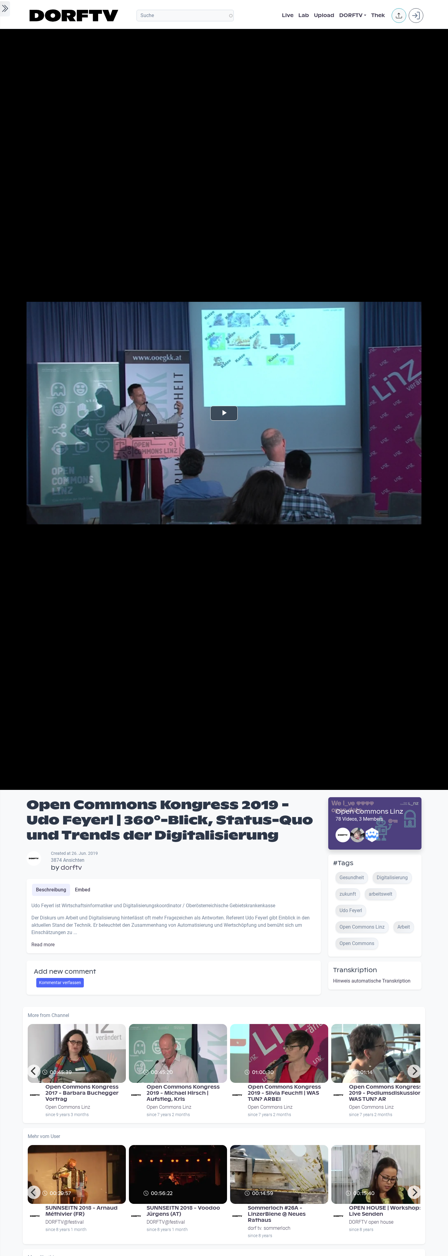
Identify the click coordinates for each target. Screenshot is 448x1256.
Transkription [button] (355, 970)
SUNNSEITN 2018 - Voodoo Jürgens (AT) (183, 1211)
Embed (82, 890)
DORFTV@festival (64, 1222)
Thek (378, 15)
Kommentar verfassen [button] (60, 982)
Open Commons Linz (369, 811)
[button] (399, 15)
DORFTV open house (371, 1222)
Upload (324, 15)
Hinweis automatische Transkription (372, 981)
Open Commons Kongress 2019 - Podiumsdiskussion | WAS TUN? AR (387, 1093)
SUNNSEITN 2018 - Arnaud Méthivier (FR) (81, 1211)
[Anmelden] (416, 15)
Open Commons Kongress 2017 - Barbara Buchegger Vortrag (82, 1093)
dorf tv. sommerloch (269, 1228)
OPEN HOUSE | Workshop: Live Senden (385, 1211)
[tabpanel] (173, 925)
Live (287, 15)
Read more (43, 944)
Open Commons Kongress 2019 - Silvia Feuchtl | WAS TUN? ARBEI (284, 1093)
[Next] (414, 1071)
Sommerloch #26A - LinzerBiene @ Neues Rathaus (277, 1214)
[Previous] (34, 1071)
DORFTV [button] (351, 15)
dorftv (71, 868)
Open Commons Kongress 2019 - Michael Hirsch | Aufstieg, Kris (183, 1093)
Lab (303, 15)
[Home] (75, 15)
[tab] (51, 890)
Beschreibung (51, 890)
